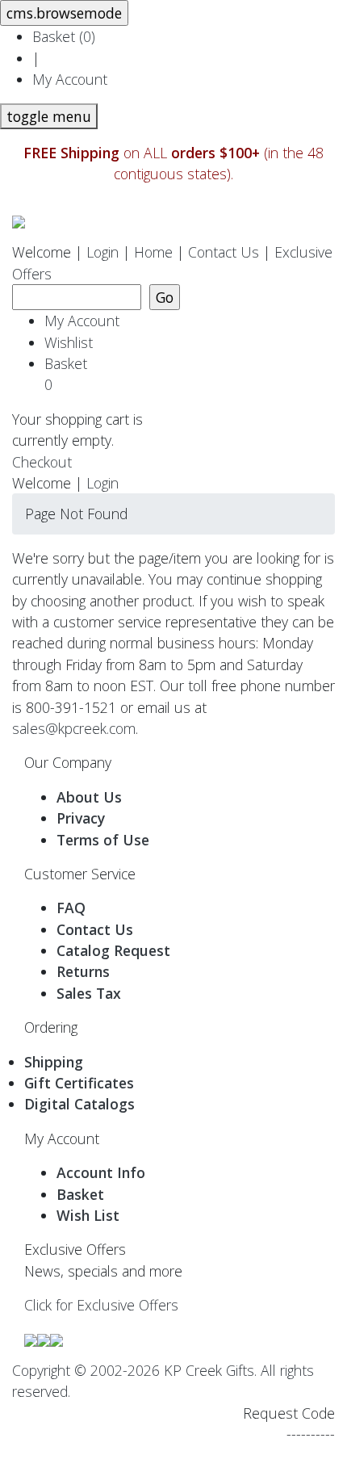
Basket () (63, 36)
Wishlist (68, 342)
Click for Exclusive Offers (101, 1305)
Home (153, 252)
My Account (69, 79)
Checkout (42, 462)
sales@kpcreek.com (74, 728)
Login (102, 252)
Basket (69, 374)
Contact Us (223, 252)
